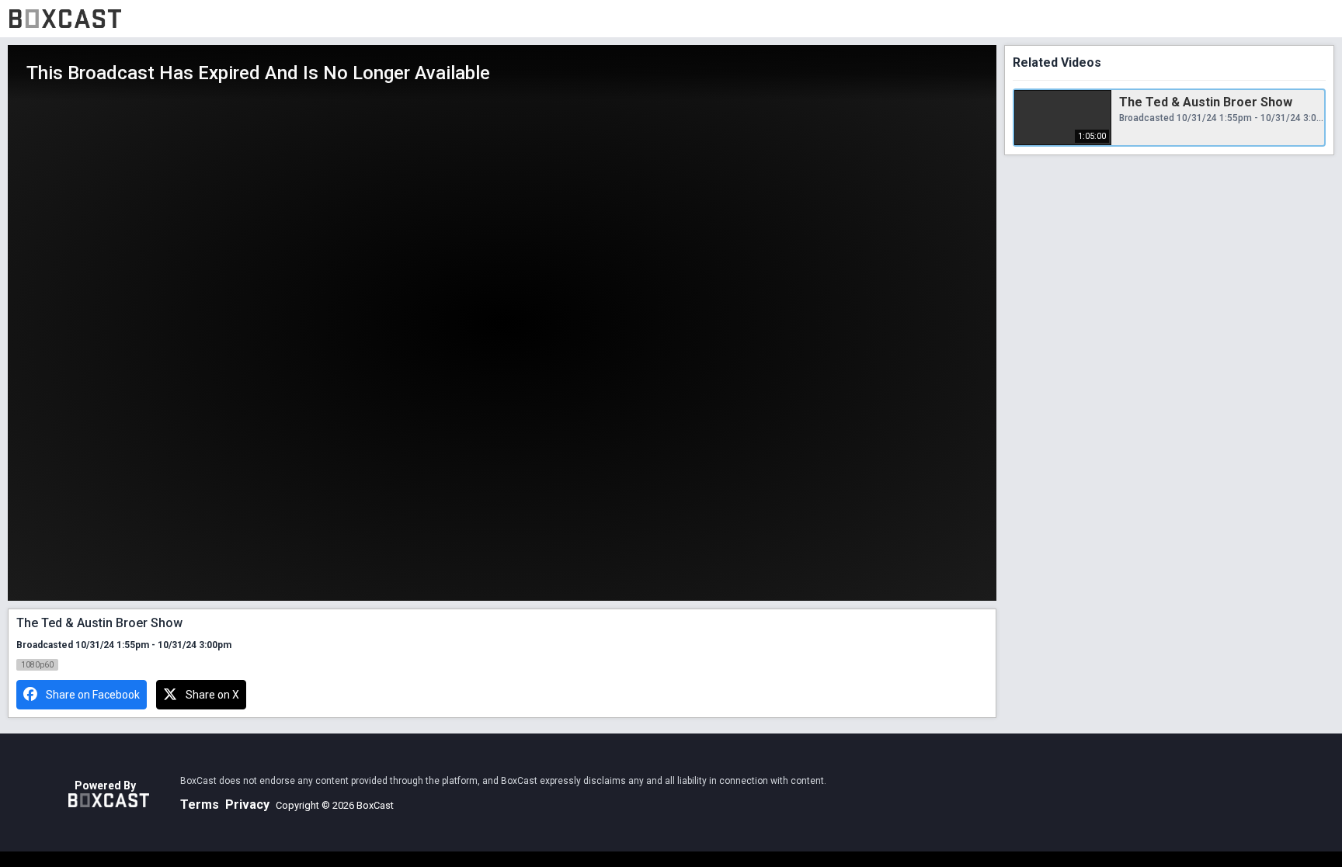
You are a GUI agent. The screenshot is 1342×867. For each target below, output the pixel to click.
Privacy (247, 804)
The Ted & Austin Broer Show (1205, 102)
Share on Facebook (93, 694)
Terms (199, 804)
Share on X (212, 694)
